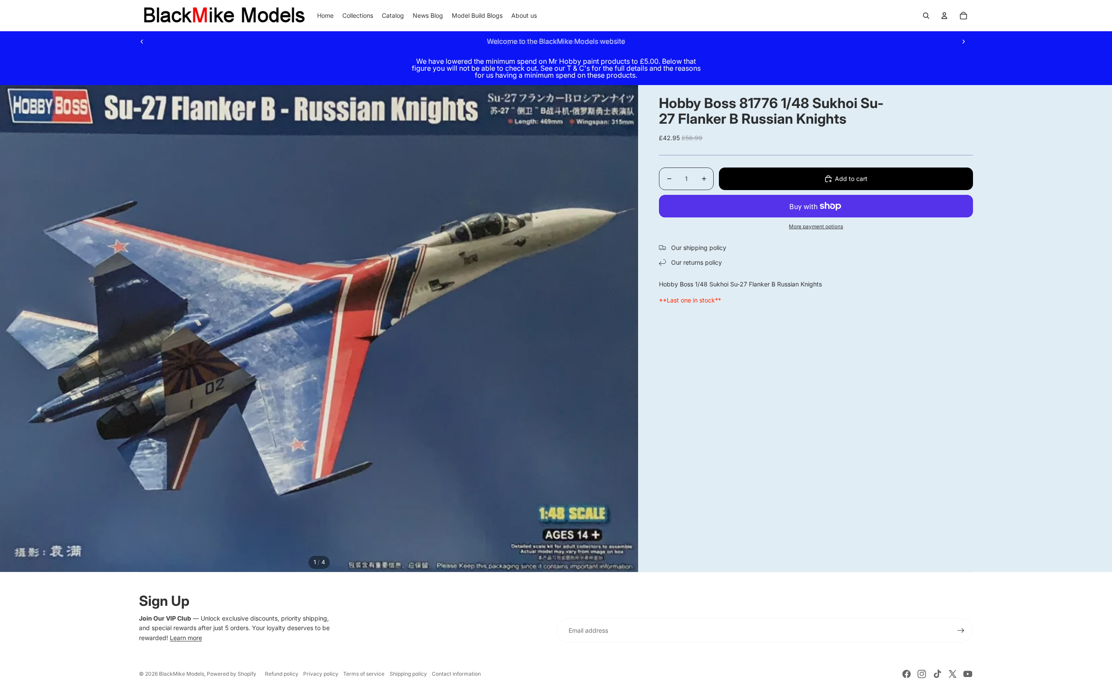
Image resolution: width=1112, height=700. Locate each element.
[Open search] (926, 15)
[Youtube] (968, 674)
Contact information (456, 673)
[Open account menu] (944, 15)
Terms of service (363, 673)
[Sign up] (961, 630)
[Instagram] (922, 674)
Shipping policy (408, 673)
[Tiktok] (937, 674)
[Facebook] (906, 674)
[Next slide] (963, 41)
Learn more (186, 637)
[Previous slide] (142, 41)
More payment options (816, 226)
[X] (952, 674)
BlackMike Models (181, 673)
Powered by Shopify (231, 673)
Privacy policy (320, 673)
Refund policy (281, 673)
